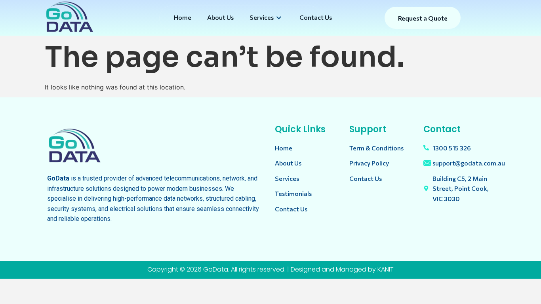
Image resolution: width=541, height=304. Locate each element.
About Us (220, 17)
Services (262, 17)
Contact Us (315, 17)
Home (182, 17)
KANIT (385, 269)
